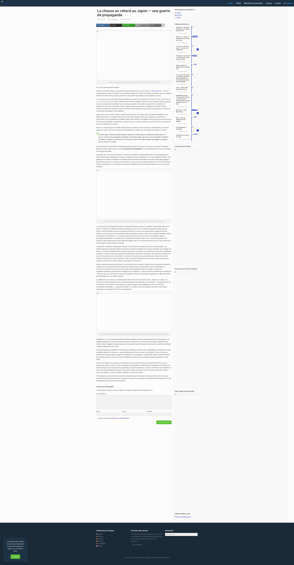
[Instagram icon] (149, 561)
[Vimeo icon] (147, 561)
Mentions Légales (145, 557)
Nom (98, 411)
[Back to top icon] (286, 561)
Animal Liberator (156, 91)
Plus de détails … (137, 545)
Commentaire (101, 394)
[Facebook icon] (145, 561)
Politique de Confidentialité (160, 557)
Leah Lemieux (112, 19)
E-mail (123, 411)
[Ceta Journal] (5, 3)
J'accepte (15, 556)
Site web (149, 411)
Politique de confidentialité (120, 418)
